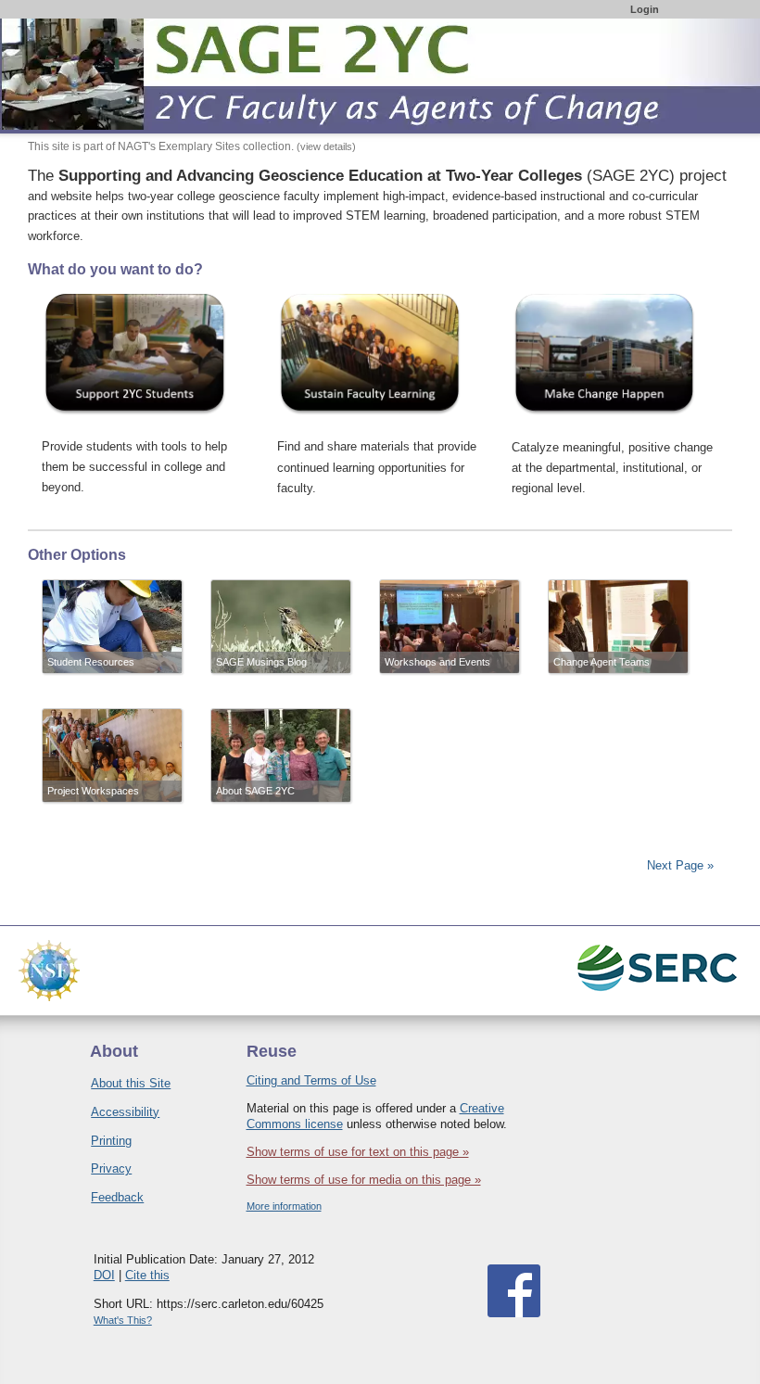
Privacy (111, 1168)
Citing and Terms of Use (311, 1080)
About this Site (131, 1083)
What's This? (123, 1320)
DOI (104, 1275)
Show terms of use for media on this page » (364, 1180)
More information (284, 1206)
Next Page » (678, 865)
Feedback (117, 1197)
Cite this (147, 1275)
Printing (111, 1141)
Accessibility (125, 1112)
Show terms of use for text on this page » (358, 1152)
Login (644, 9)
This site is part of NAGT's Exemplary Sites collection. (192, 146)
